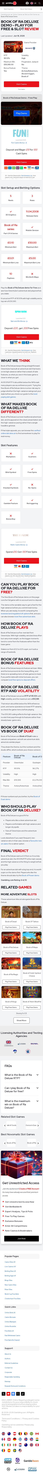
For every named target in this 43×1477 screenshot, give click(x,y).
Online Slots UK (10, 1313)
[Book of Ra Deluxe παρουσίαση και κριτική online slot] (20, 1439)
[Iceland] (26, 1439)
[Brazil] (31, 1433)
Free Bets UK (9, 1331)
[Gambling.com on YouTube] (8, 1394)
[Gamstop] (8, 1460)
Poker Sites (8, 1289)
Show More (21, 1020)
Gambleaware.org (26, 175)
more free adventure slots (24, 616)
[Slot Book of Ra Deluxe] (9, 1445)
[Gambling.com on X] (3, 1394)
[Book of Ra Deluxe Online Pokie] (26, 1445)
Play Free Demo (11, 927)
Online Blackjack (10, 1322)
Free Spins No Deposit (12, 1340)
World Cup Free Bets (12, 1294)
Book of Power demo (30, 875)
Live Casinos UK (10, 1267)
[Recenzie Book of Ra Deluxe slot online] (3, 1450)
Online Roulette (10, 1326)
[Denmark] (9, 1439)
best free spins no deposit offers (22, 680)
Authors (7, 1359)
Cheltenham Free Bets (12, 1299)
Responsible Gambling (12, 1377)
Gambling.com (5, 14)
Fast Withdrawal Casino (12, 1335)
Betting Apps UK (10, 1276)
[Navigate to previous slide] (5, 1125)
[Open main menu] (3, 3)
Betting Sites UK (10, 1271)
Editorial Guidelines (11, 1363)
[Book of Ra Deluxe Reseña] (37, 1445)
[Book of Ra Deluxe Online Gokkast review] (20, 1445)
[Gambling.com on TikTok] (23, 1394)
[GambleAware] (31, 1461)
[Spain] (9, 1450)
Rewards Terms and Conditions (15, 1386)
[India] (37, 1439)
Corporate (8, 1372)
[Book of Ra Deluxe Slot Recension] (14, 1450)
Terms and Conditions (11, 1418)
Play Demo (21, 113)
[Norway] (31, 1445)
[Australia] (9, 1433)
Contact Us (8, 1368)
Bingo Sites (8, 1280)
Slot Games (34, 14)
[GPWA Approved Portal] (32, 1469)
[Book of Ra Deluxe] (14, 1445)
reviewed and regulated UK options (15, 613)
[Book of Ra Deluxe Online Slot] (37, 1433)
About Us (8, 1354)
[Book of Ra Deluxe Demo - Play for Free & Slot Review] (3, 1433)
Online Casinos (17, 14)
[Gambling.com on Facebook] (13, 1394)
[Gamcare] (17, 1461)
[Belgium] (20, 1433)
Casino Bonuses (10, 1317)
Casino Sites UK (10, 1262)
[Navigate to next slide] (38, 1125)
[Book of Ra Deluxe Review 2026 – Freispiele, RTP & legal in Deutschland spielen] (14, 1439)
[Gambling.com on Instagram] (18, 1394)
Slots (26, 14)
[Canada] (3, 1439)
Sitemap (7, 1381)
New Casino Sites (10, 1285)
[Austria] (14, 1433)
